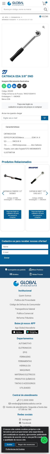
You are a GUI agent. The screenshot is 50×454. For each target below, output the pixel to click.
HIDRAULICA (25, 366)
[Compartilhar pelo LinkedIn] (14, 86)
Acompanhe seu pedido (16, 270)
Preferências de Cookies (15, 449)
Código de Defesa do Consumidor (25, 304)
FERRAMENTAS (25, 361)
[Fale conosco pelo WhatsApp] (44, 439)
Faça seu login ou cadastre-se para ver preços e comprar (25, 105)
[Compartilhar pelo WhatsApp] (4, 86)
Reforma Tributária (25, 318)
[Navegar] (3, 193)
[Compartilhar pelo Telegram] (9, 86)
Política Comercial (25, 313)
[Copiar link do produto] (24, 86)
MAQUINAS (25, 370)
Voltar (44, 16)
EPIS (25, 352)
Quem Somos (25, 296)
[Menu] (4, 3)
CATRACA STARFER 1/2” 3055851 (12, 192)
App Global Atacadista (25, 328)
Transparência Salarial (25, 309)
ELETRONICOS (25, 348)
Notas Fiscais (37, 274)
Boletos (15, 274)
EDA (8, 99)
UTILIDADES (25, 388)
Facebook (26, 423)
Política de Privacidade (25, 300)
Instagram (26, 419)
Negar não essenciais (26, 444)
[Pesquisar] (45, 9)
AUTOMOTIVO (25, 343)
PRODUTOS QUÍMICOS (25, 379)
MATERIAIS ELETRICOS (25, 374)
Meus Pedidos (37, 270)
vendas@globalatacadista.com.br (26, 403)
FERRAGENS (25, 357)
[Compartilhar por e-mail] (19, 86)
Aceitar (9, 444)
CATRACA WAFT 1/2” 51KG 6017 (37, 192)
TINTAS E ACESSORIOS (25, 383)
